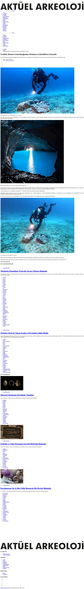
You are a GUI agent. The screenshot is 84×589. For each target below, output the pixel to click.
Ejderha (4, 448)
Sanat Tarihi (5, 307)
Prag (4, 342)
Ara (13, 10)
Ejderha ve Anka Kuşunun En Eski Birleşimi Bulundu (23, 444)
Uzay (4, 407)
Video (4, 22)
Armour (4, 299)
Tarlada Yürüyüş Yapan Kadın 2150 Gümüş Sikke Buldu (24, 333)
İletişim (4, 29)
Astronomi (5, 408)
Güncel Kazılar (6, 16)
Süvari (4, 280)
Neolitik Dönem (6, 502)
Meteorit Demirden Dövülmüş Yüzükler (17, 395)
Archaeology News (7, 370)
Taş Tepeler (5, 494)
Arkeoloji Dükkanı (6, 555)
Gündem (4, 321)
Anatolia (4, 506)
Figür (4, 453)
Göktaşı (4, 401)
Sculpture (5, 496)
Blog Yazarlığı (5, 18)
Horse (4, 301)
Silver (4, 343)
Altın (4, 282)
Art (3, 314)
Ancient (4, 371)
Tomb (4, 294)
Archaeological (6, 312)
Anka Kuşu (5, 450)
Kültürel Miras (6, 21)
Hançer (4, 284)
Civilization (5, 319)
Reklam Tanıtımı (6, 567)
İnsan (4, 499)
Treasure (4, 300)
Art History (5, 315)
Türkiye (4, 503)
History (4, 313)
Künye (4, 573)
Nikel (4, 403)
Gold (4, 296)
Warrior (4, 292)
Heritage (4, 317)
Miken (4, 406)
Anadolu (4, 505)
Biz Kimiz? (5, 574)
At (3, 288)
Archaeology (5, 311)
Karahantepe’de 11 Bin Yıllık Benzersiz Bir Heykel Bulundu (25, 488)
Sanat (4, 305)
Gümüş (4, 339)
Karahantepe (5, 493)
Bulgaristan (5, 289)
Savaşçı (4, 279)
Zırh (4, 286)
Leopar (4, 498)
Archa (4, 325)
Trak (4, 278)
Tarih (4, 304)
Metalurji (4, 410)
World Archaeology (7, 372)
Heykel (4, 495)
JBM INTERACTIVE (4, 587)
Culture (4, 318)
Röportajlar (5, 17)
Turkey (4, 504)
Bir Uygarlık (5, 25)
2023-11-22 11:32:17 (10, 60)
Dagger (4, 298)
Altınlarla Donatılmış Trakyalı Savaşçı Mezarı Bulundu (23, 271)
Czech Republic (6, 345)
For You (4, 422)
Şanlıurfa (4, 507)
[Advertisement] (37, 531)
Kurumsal (5, 28)
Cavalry (4, 293)
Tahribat (4, 24)
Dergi (4, 20)
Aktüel (4, 19)
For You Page (5, 423)
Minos (4, 405)
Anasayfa (5, 12)
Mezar (4, 281)
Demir (4, 402)
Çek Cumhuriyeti (6, 341)
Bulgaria (4, 302)
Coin (4, 344)
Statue (4, 497)
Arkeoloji (5, 14)
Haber (4, 320)
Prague (4, 346)
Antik (4, 308)
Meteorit (4, 400)
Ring (4, 297)
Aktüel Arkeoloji (6, 268)
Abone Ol (5, 30)
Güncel (4, 322)
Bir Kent (4, 27)
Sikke (4, 340)
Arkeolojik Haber (6, 324)
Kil (3, 452)
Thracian (4, 290)
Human (4, 501)
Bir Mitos (5, 26)
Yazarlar (4, 15)
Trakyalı (4, 277)
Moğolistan (5, 454)
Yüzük (4, 283)
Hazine (4, 287)
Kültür (4, 309)
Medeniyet (5, 310)
